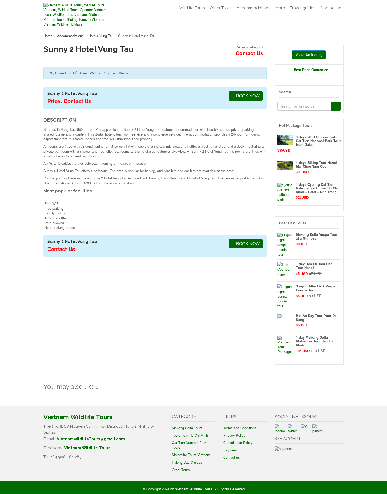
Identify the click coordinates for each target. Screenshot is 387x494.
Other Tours (220, 8)
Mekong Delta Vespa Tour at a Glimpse (316, 236)
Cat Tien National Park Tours (189, 445)
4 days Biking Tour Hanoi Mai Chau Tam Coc (316, 164)
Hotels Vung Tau (100, 35)
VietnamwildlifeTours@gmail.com (91, 439)
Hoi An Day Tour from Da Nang (316, 317)
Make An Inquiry (308, 54)
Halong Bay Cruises (187, 462)
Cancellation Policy (237, 442)
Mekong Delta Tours (187, 427)
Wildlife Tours (192, 8)
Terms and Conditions (239, 427)
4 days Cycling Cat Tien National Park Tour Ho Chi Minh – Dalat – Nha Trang (317, 188)
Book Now (247, 96)
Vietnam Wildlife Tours (87, 448)
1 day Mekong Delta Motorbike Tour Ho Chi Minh (314, 341)
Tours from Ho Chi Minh (190, 435)
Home (47, 35)
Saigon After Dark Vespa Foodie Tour (315, 287)
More (280, 8)
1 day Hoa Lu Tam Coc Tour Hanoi (314, 265)
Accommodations (253, 8)
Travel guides (302, 8)
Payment (230, 449)
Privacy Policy (234, 435)
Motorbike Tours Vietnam (191, 454)
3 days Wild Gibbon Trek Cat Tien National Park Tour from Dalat (318, 140)
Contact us (330, 8)
